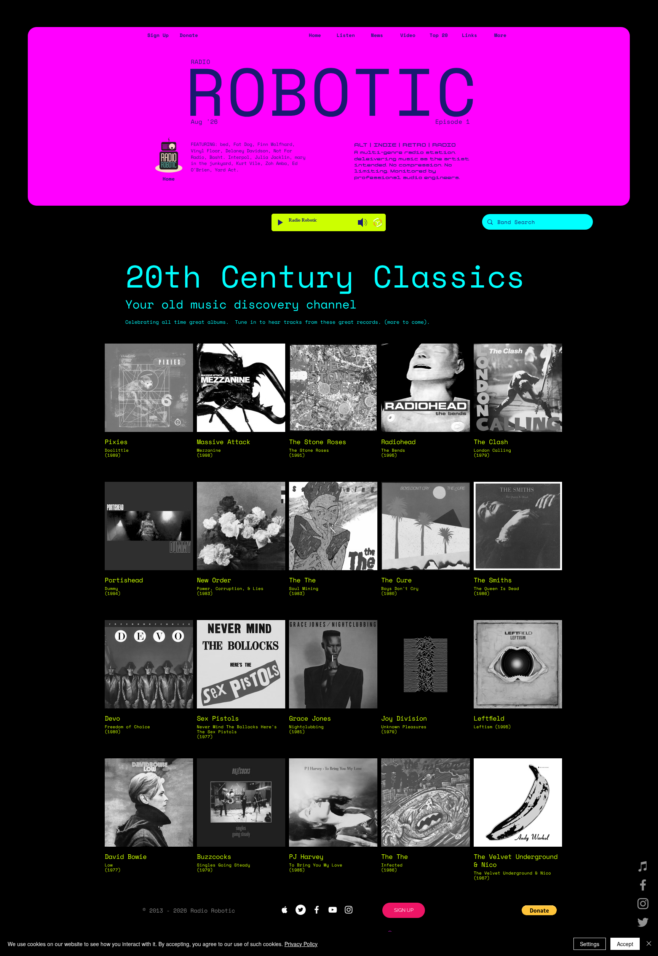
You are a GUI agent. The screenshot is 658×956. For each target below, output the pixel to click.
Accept (625, 944)
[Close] (648, 944)
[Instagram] (643, 903)
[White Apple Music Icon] (284, 910)
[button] (157, 35)
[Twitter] (643, 922)
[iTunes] (643, 866)
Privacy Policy (301, 944)
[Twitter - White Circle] (300, 910)
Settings (589, 944)
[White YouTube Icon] (332, 910)
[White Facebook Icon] (316, 910)
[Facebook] (643, 885)
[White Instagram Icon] (348, 910)
